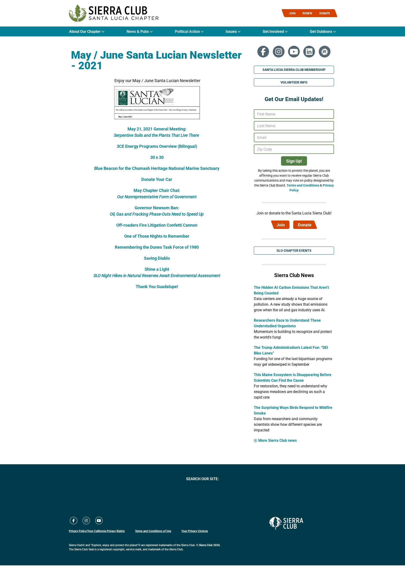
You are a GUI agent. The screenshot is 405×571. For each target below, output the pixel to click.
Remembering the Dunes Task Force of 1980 (157, 247)
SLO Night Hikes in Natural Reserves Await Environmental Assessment (157, 275)
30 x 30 (157, 157)
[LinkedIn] (309, 51)
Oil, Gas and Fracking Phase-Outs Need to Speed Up (157, 214)
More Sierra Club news (277, 440)
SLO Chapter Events (294, 250)
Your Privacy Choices (194, 531)
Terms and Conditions (303, 185)
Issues (232, 31)
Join (281, 225)
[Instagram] (279, 51)
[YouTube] (294, 51)
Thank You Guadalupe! (157, 286)
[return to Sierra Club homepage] (286, 523)
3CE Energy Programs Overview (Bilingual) (157, 146)
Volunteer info (294, 82)
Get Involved (274, 31)
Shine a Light (157, 269)
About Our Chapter (85, 31)
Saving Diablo (157, 258)
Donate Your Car (156, 179)
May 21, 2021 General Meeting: (157, 129)
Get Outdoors (321, 31)
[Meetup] (324, 51)
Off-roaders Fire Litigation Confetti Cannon (156, 225)
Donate (304, 225)
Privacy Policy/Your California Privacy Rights (97, 531)
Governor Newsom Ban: (157, 207)
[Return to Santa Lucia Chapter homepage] (113, 13)
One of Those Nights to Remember (156, 236)
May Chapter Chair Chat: (157, 190)
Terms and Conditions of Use (153, 531)
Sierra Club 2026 (209, 545)
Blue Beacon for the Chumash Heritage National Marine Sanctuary (156, 168)
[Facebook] (263, 51)
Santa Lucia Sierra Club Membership (294, 69)
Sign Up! (294, 161)
